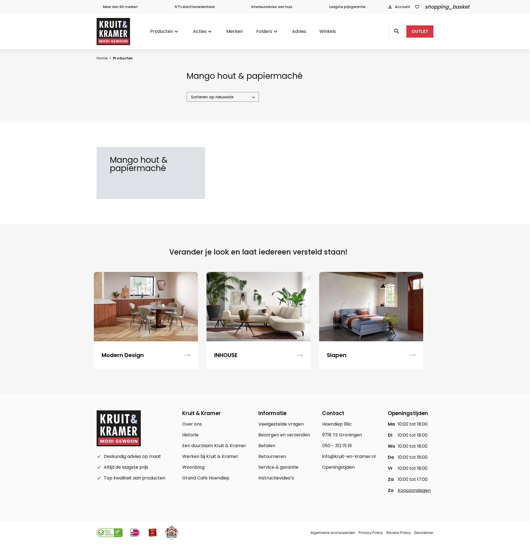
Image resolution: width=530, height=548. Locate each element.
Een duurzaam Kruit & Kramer (214, 445)
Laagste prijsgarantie (347, 6)
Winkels (327, 31)
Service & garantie (278, 467)
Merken (234, 31)
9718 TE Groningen (342, 435)
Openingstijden (338, 467)
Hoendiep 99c (337, 424)
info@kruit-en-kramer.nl (349, 456)
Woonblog (193, 467)
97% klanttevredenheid (194, 6)
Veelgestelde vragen (281, 424)
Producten (161, 31)
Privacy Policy (371, 532)
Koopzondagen (414, 490)
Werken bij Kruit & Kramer (210, 456)
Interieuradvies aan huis (271, 6)
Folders (264, 31)
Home (102, 58)
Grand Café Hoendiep (205, 478)
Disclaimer (423, 532)
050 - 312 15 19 (337, 445)
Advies (299, 31)
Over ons (192, 424)
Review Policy (398, 532)
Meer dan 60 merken (120, 6)
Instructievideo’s (276, 478)
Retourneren (272, 456)
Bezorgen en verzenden (284, 435)
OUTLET (420, 31)
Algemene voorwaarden (333, 532)
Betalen (266, 445)
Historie (190, 435)
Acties (199, 31)
